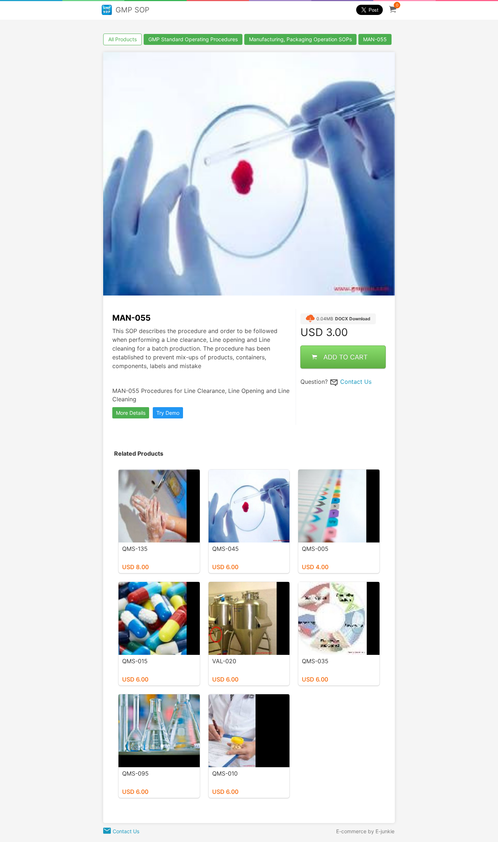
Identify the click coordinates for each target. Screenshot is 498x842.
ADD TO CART (345, 357)
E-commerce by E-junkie (365, 831)
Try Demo (167, 413)
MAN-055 (375, 39)
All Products (122, 39)
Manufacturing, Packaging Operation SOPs (300, 39)
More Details (130, 413)
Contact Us (355, 381)
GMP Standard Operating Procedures (193, 39)
